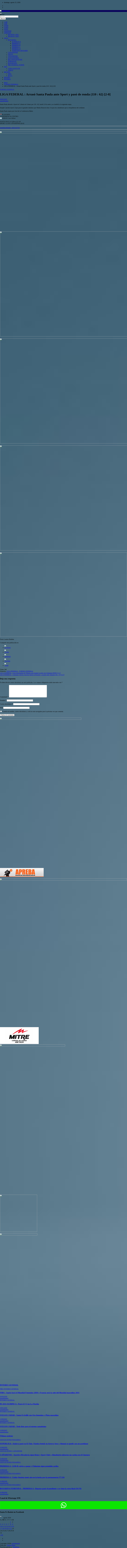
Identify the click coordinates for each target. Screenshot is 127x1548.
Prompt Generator (5, 718)
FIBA (2, 1389)
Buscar (2, 14)
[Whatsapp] (63, 1505)
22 (11, 1528)
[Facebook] (7, 647)
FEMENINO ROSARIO (20, 50)
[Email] (6, 665)
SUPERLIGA (16, 42)
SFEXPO (7, 77)
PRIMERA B (16, 45)
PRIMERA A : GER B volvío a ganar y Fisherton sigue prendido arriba (29, 1466)
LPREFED (7, 33)
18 (3, 1528)
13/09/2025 (3, 1419)
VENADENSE (13, 56)
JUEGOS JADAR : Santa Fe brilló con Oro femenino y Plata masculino (29, 1415)
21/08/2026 (3, 1481)
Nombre (3, 700)
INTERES (7, 79)
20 (7, 1528)
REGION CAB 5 (13, 36)
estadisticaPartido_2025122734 (10, 128)
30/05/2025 (3, 99)
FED (5, 67)
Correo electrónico (6, 704)
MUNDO (7, 72)
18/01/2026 (3, 1408)
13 (7, 1526)
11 (3, 1526)
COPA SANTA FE (14, 68)
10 (1, 1526)
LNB (5, 24)
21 (9, 1528)
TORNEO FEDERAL (7, 89)
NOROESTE (12, 61)
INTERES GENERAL (9, 1385)
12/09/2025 (3, 1430)
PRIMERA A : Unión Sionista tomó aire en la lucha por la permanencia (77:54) (32, 1477)
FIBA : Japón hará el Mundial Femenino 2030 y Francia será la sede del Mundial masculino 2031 (39, 1393)
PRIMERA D (16, 49)
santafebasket (4, 101)
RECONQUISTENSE (15, 59)
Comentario (4, 697)
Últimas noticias (6, 1436)
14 (9, 1526)
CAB (5, 22)
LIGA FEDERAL (12, 671)
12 (5, 1526)
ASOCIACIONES (6, 1440)
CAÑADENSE (13, 52)
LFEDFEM (7, 31)
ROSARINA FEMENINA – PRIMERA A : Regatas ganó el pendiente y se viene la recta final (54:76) (40, 1489)
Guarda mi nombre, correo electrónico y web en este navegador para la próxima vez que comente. (33, 711)
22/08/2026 (3, 1447)
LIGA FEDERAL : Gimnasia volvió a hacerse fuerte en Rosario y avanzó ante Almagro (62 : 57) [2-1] (32, 675)
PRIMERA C (16, 47)
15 (11, 1526)
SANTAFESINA (13, 58)
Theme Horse (11, 1545)
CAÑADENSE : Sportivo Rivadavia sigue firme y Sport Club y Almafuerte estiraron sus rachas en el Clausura (45, 1455)
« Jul (1, 1535)
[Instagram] (7, 656)
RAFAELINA (12, 63)
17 (1, 1528)
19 (5, 1528)
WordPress (16, 1547)
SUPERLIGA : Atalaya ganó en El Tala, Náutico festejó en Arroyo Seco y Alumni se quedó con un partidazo (44, 1444)
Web (1, 708)
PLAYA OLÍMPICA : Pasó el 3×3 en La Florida (19, 1404)
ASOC (6, 38)
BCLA (10, 75)
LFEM (6, 25)
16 (13, 1526)
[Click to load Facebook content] (1, 1516)
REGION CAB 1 (13, 34)
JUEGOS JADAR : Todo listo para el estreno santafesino (23, 1426)
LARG (6, 27)
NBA (9, 74)
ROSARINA (12, 40)
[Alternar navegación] (1, 13)
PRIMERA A (16, 43)
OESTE (10, 54)
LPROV (10, 70)
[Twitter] (6, 652)
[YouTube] (7, 661)
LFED (6, 29)
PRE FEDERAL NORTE (16, 65)
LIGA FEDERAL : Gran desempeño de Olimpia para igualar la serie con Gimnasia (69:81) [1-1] (30, 673)
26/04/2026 (3, 1396)
